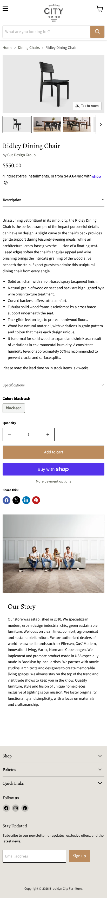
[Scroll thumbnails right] (100, 124)
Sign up (79, 856)
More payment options (53, 481)
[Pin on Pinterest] (36, 500)
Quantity (9, 423)
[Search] (97, 32)
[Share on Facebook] (6, 500)
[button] (53, 200)
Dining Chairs (29, 47)
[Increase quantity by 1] (48, 434)
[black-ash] (14, 414)
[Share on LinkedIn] (26, 500)
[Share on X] (16, 500)
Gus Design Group (21, 155)
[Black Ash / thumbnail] (17, 124)
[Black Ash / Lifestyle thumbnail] (47, 124)
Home (7, 47)
